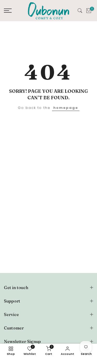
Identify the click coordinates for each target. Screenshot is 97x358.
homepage (65, 107)
